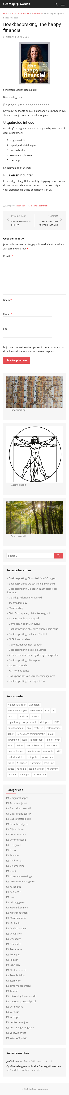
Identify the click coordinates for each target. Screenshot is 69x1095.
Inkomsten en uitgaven (22, 881)
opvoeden (47, 757)
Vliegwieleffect (18, 1032)
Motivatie (15, 923)
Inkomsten (13, 739)
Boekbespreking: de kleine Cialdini (28, 634)
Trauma (14, 991)
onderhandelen (16, 757)
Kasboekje (37, 13)
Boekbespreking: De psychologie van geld (32, 583)
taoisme (21, 768)
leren (10, 745)
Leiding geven (17, 902)
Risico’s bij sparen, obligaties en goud (29, 613)
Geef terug (15, 860)
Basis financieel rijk (20, 13)
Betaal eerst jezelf (19, 824)
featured (38, 727)
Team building (17, 975)
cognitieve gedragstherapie (22, 722)
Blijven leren (17, 829)
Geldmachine (53, 727)
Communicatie (18, 834)
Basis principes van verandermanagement (32, 675)
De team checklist (18, 665)
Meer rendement (19, 912)
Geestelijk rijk (18, 484)
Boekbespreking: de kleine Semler (27, 649)
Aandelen (34, 704)
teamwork (52, 768)
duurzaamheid (16, 727)
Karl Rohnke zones (19, 670)
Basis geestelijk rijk (20, 818)
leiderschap (36, 739)
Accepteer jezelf (18, 803)
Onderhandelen (18, 928)
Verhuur (14, 1011)
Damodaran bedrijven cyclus (24, 623)
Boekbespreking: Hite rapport (25, 660)
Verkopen (15, 1017)
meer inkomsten (34, 745)
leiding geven (53, 739)
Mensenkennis (18, 918)
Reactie (8, 256)
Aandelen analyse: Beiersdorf (26, 1070)
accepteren (36, 710)
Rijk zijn (14, 959)
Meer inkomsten (19, 907)
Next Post (48, 220)
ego (29, 727)
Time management (20, 985)
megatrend (52, 745)
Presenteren (16, 949)
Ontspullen (16, 933)
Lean (12, 897)
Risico (11, 762)
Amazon (12, 716)
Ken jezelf (15, 891)
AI (53, 710)
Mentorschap (16, 608)
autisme (24, 716)
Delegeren (15, 844)
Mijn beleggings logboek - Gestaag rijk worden (35, 1066)
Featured (15, 855)
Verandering (16, 1006)
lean (24, 739)
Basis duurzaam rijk (21, 808)
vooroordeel (40, 774)
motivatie (48, 751)
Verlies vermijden (19, 1022)
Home (6, 13)
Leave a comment (39, 205)
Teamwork (15, 980)
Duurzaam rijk (19, 536)
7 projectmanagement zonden (25, 644)
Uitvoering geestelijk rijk (23, 1001)
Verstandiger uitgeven (22, 1027)
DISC (56, 722)
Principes (15, 954)
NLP (58, 751)
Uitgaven (12, 774)
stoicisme (49, 762)
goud (51, 733)
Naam (7, 299)
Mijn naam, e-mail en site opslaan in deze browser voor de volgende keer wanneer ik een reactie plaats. (34, 349)
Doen (13, 850)
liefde (20, 745)
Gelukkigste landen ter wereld (25, 597)
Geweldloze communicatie (31, 733)
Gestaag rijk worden (16, 4)
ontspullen (33, 757)
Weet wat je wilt (18, 1037)
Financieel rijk (18, 409)
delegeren (45, 722)
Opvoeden (15, 938)
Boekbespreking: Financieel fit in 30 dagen (32, 578)
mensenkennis (15, 751)
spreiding (35, 762)
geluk (10, 733)
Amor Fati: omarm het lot (38, 1061)
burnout (35, 716)
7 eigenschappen (17, 704)
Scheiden (22, 762)
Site (5, 328)
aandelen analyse (17, 710)
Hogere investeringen (21, 876)
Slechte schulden (19, 970)
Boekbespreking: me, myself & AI (27, 681)
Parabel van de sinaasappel (24, 618)
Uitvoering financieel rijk (23, 996)
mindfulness (33, 751)
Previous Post (21, 220)
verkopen (25, 774)
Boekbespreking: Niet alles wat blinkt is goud (33, 628)
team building (36, 768)
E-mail (7, 314)
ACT (47, 710)
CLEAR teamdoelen (19, 639)
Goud (13, 871)
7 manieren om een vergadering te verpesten (34, 655)
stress (11, 768)
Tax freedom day (18, 602)
